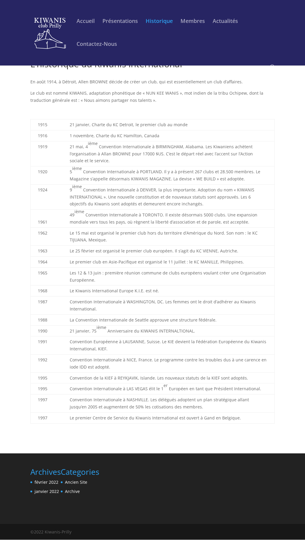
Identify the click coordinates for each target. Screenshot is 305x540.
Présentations (120, 21)
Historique (159, 21)
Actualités (225, 21)
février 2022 (46, 482)
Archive (72, 491)
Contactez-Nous (97, 44)
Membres (192, 21)
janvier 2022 (47, 491)
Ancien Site (76, 482)
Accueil (86, 21)
